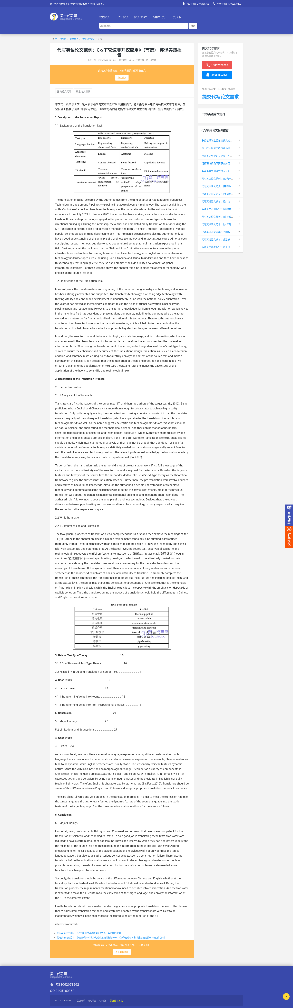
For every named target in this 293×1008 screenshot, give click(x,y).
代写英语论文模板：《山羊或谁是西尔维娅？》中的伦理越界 (233, 216)
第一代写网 (60, 38)
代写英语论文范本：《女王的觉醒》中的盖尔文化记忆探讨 (232, 224)
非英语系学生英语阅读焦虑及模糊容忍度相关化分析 (229, 140)
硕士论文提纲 (83, 91)
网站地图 (91, 1000)
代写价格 (176, 17)
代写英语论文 (88, 38)
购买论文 (122, 77)
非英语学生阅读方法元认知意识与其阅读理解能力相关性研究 (234, 171)
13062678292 (219, 65)
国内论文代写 (64, 91)
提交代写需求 (116, 1000)
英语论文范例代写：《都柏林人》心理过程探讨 (226, 209)
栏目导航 (80, 1000)
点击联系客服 (122, 951)
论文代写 (104, 17)
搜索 (193, 25)
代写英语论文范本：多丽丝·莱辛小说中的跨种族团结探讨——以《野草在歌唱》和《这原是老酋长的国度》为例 (111, 937)
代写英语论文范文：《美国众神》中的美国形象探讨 (228, 193)
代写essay (140, 17)
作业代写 (123, 17)
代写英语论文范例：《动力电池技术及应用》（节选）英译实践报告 (89, 933)
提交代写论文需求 (220, 97)
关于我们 (103, 1000)
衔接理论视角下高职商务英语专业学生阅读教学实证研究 (231, 163)
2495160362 (219, 75)
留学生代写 (159, 17)
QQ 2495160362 (62, 990)
